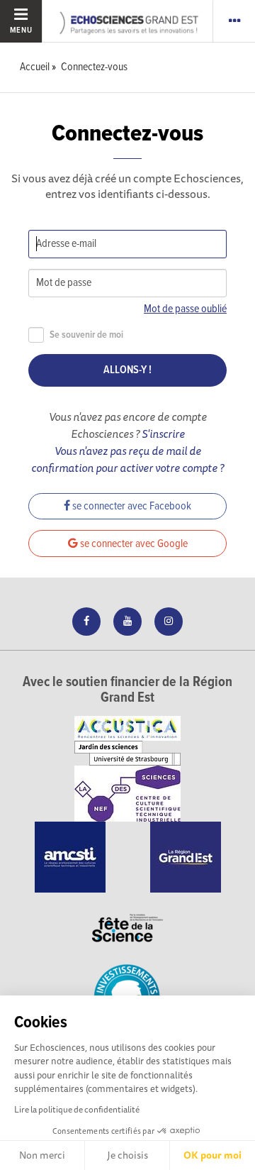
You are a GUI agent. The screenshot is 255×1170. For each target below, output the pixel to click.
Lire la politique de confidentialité (77, 1109)
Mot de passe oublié (185, 309)
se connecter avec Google (133, 543)
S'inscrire (163, 433)
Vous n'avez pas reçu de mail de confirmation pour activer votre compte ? (127, 459)
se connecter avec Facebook (130, 506)
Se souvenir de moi (86, 335)
